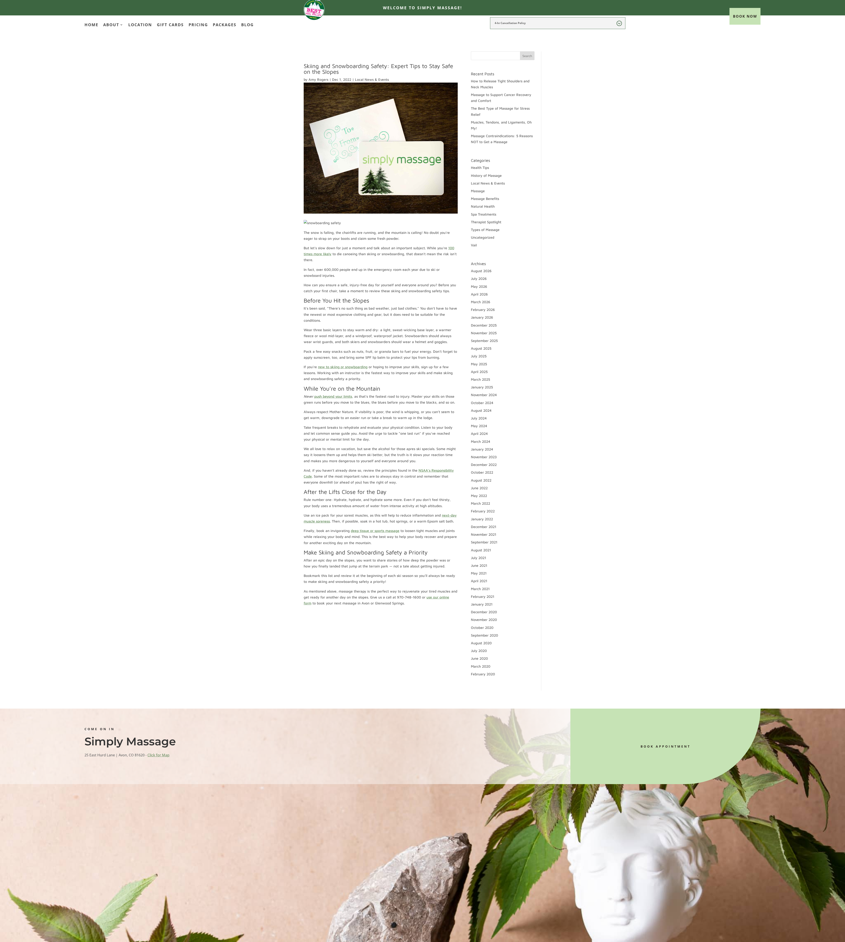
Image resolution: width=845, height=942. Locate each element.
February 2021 (482, 596)
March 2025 (480, 379)
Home (91, 25)
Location (140, 25)
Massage (478, 191)
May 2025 (479, 364)
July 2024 (479, 418)
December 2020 (484, 612)
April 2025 (479, 372)
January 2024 (482, 449)
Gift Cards (170, 25)
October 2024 (482, 403)
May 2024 (479, 426)
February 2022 (483, 511)
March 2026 (480, 302)
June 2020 (479, 658)
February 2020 (483, 674)
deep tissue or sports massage (375, 531)
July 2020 (479, 651)
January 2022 (482, 519)
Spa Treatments (483, 214)
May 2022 (479, 496)
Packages (224, 25)
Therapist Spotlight (486, 222)
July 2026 (479, 279)
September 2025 (484, 341)
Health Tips (480, 168)
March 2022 (480, 503)
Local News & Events (372, 79)
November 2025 (484, 333)
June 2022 (479, 488)
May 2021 (479, 573)
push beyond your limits (333, 396)
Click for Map (158, 755)
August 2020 (481, 643)
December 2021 (483, 527)
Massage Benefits (485, 199)
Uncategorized (482, 237)
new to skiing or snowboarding (342, 367)
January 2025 (482, 387)
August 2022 (481, 480)
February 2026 (483, 310)
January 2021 (481, 604)
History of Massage (486, 175)
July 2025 (479, 356)
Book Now (745, 16)
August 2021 (481, 550)
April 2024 (479, 434)
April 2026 (479, 294)
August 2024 (481, 410)
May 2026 (479, 286)
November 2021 (483, 534)
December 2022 (484, 465)
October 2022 (482, 472)
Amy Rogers (318, 79)
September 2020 (484, 635)
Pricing (198, 25)
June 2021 (479, 565)
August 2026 (481, 271)
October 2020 (482, 628)
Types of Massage (485, 230)
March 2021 (480, 589)
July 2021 (478, 558)
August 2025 (481, 348)
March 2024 (480, 441)
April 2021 (479, 581)
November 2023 (484, 457)
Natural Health (483, 206)
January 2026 (482, 317)
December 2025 (484, 325)
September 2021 (484, 542)
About (111, 25)
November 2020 (484, 620)
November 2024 (484, 395)
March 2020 (480, 666)
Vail (474, 245)
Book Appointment (666, 746)
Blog (247, 25)
